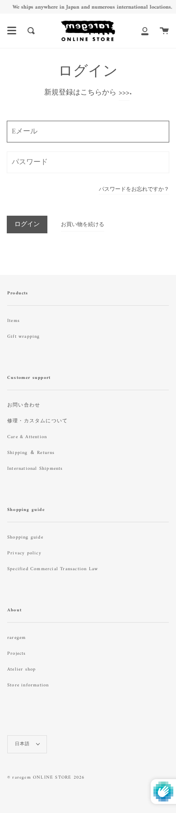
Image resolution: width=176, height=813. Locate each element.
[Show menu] (11, 30)
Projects (16, 653)
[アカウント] (145, 31)
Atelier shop (21, 669)
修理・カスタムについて (37, 421)
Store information (28, 685)
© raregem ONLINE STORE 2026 (45, 777)
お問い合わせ (23, 405)
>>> (124, 92)
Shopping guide (25, 537)
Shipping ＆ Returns (31, 453)
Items (13, 321)
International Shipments (35, 468)
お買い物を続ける (82, 225)
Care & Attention (27, 437)
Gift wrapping (23, 336)
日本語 (23, 744)
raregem (16, 637)
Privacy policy (24, 553)
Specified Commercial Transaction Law (52, 569)
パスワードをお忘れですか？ (134, 190)
